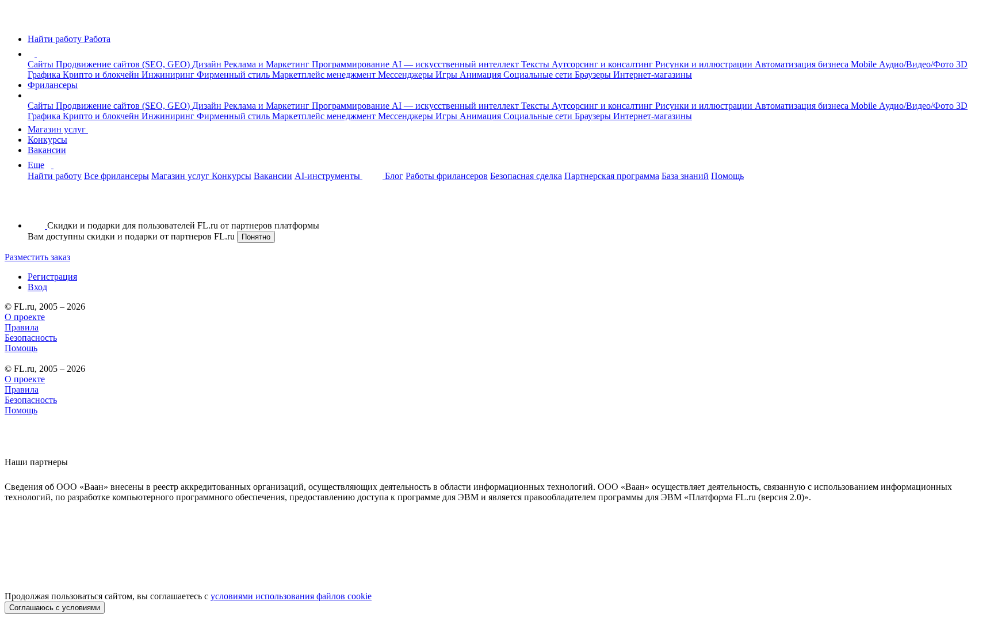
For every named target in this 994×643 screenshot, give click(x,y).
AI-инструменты (328, 176)
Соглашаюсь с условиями (54, 607)
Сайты (42, 64)
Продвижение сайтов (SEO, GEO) (124, 64)
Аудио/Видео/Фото (917, 64)
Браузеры (594, 74)
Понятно (256, 237)
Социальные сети (539, 74)
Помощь (727, 176)
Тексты (536, 64)
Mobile (865, 64)
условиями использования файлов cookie (291, 596)
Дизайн (208, 64)
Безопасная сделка (526, 176)
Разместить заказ (37, 257)
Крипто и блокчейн (102, 74)
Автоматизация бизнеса (803, 64)
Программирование (352, 64)
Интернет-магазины (652, 74)
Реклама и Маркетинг (268, 64)
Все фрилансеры (116, 176)
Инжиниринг (169, 74)
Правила (22, 327)
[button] (38, 54)
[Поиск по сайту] (37, 206)
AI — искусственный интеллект (456, 64)
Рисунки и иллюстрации (705, 64)
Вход (37, 287)
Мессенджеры (406, 74)
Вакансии (47, 150)
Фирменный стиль (234, 74)
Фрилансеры (53, 85)
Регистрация (52, 276)
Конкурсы (47, 139)
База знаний (685, 176)
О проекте (25, 317)
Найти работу (55, 176)
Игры (447, 74)
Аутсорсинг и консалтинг (603, 64)
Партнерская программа (611, 176)
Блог (394, 176)
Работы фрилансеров (447, 176)
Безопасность (31, 338)
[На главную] (15, 19)
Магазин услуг (58, 129)
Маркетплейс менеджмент (325, 74)
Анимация (481, 74)
